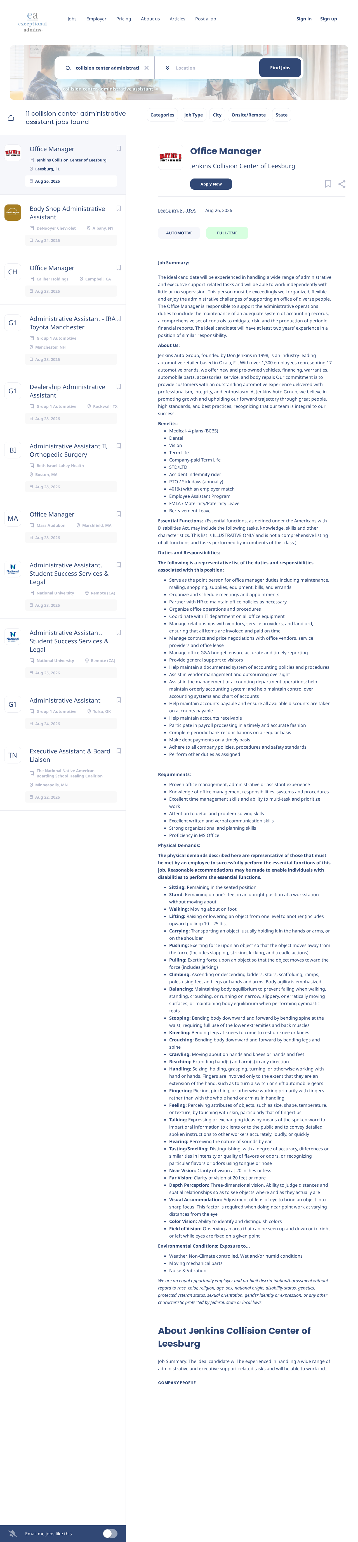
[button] (341, 184)
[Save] (118, 148)
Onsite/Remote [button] (249, 115)
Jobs (72, 19)
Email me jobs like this (48, 1534)
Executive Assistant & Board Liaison (70, 755)
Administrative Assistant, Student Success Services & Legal (69, 573)
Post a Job (205, 19)
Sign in (304, 19)
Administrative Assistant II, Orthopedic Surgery (69, 450)
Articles (177, 19)
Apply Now (211, 184)
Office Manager (52, 148)
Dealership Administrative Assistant (67, 390)
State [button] (282, 115)
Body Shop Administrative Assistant (67, 212)
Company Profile (177, 1383)
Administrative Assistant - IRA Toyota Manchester (73, 322)
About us (150, 19)
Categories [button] (162, 115)
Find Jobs (280, 68)
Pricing (123, 19)
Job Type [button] (193, 115)
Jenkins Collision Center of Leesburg (242, 165)
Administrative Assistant (65, 700)
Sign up (328, 19)
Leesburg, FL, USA (177, 210)
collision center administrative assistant (108, 89)
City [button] (217, 115)
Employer (96, 19)
